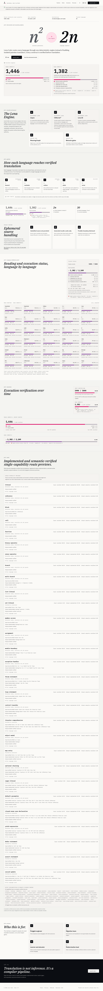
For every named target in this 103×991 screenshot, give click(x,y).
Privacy (46, 987)
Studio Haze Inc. (94, 987)
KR (18, 987)
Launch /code (16, 57)
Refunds (52, 987)
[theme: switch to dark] (80, 3)
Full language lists (11, 491)
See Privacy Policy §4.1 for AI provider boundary (15, 248)
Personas (74, 2)
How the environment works (30, 57)
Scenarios (68, 2)
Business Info (59, 987)
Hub (8, 57)
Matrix (63, 2)
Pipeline (58, 2)
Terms (41, 987)
